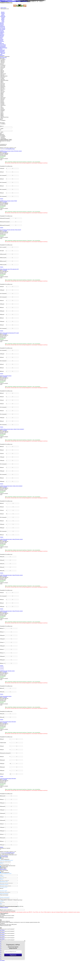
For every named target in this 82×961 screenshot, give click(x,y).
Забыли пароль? (3, 869)
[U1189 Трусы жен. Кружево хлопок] (2, 669)
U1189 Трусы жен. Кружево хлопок (7, 670)
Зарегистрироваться (5, 859)
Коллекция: (2, 122)
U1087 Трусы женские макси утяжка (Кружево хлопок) (11, 575)
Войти (2, 858)
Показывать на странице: (5, 140)
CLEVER (5, 152)
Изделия (5, 57)
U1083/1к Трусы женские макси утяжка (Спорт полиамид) (12, 429)
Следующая (7, 148)
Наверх (2, 7)
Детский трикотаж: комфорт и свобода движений (2, 32)
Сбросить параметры (4, 139)
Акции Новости (3, 15)
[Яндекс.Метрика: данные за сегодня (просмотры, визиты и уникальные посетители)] (4, 856)
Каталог (3, 12)
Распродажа (2, 16)
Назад (5, 7)
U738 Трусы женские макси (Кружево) (8, 778)
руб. (1, 133)
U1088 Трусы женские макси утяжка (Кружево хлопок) (11, 610)
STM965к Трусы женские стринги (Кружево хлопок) (11, 150)
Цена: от (1, 126)
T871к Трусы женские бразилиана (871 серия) (9, 332)
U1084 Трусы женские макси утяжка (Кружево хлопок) (11, 539)
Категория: (2, 58)
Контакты (3, 53)
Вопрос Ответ (2, 20)
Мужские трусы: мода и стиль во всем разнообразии (3, 45)
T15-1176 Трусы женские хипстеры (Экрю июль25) (10, 229)
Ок (0, 930)
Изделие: (2, 64)
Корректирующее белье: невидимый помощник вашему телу (3, 50)
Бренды (1, 57)
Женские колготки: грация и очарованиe (2, 24)
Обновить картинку (4, 907)
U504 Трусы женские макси (5, 696)
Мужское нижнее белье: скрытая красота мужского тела (2, 39)
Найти (10, 139)
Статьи (2, 21)
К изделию (18, 1)
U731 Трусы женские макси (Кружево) (8, 721)
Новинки (3, 13)
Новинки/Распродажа (2, 135)
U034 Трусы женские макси (5, 375)
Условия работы (3, 18)
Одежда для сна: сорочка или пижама (2, 28)
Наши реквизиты (2, 55)
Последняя (12, 148)
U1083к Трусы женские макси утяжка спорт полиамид (11, 485)
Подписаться (13, 955)
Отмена (3, 930)
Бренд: (1, 119)
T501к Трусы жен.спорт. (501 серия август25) (9, 269)
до (0, 129)
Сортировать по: (3, 144)
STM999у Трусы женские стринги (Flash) (8, 200)
